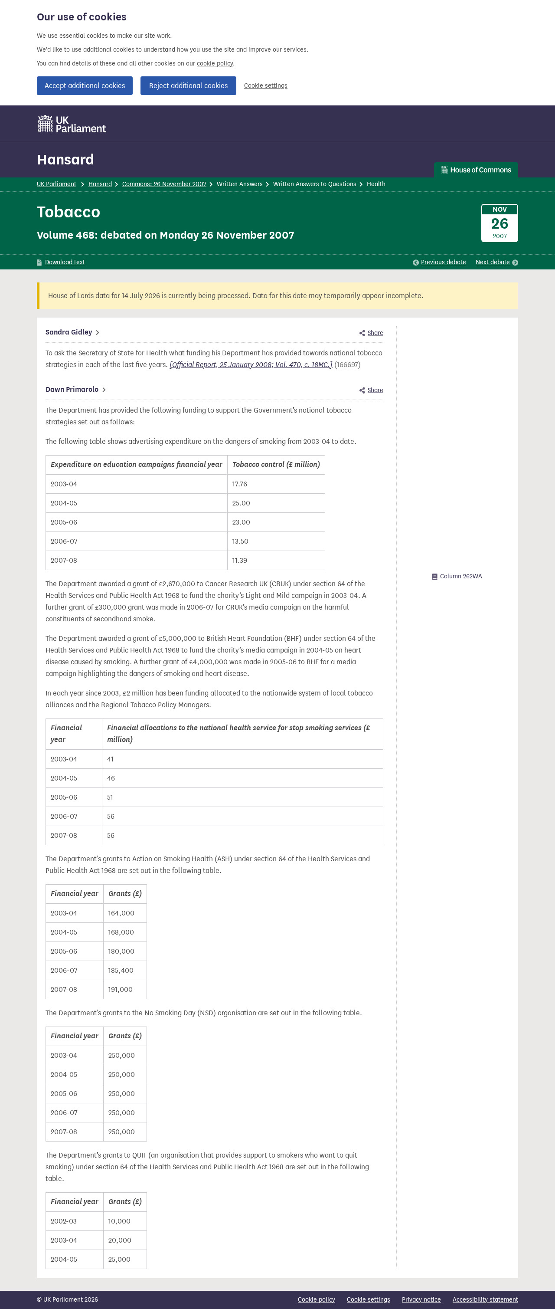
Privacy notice (421, 1299)
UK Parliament (56, 184)
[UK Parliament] (72, 123)
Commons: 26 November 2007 (164, 184)
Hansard (65, 159)
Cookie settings (265, 85)
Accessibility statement (485, 1299)
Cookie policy (316, 1299)
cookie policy (215, 63)
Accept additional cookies (85, 86)
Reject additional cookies (188, 86)
